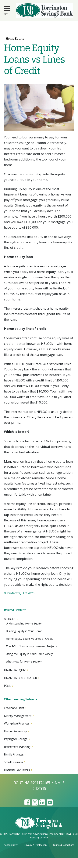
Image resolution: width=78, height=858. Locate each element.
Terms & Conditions (63, 845)
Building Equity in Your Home (24, 631)
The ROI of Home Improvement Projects (31, 646)
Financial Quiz (15, 670)
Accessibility (11, 845)
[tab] (39, 619)
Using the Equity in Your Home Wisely (29, 654)
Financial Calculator (20, 678)
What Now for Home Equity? (24, 661)
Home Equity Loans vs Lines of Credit (29, 638)
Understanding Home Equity (23, 623)
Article (9, 619)
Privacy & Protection (35, 845)
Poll (7, 686)
